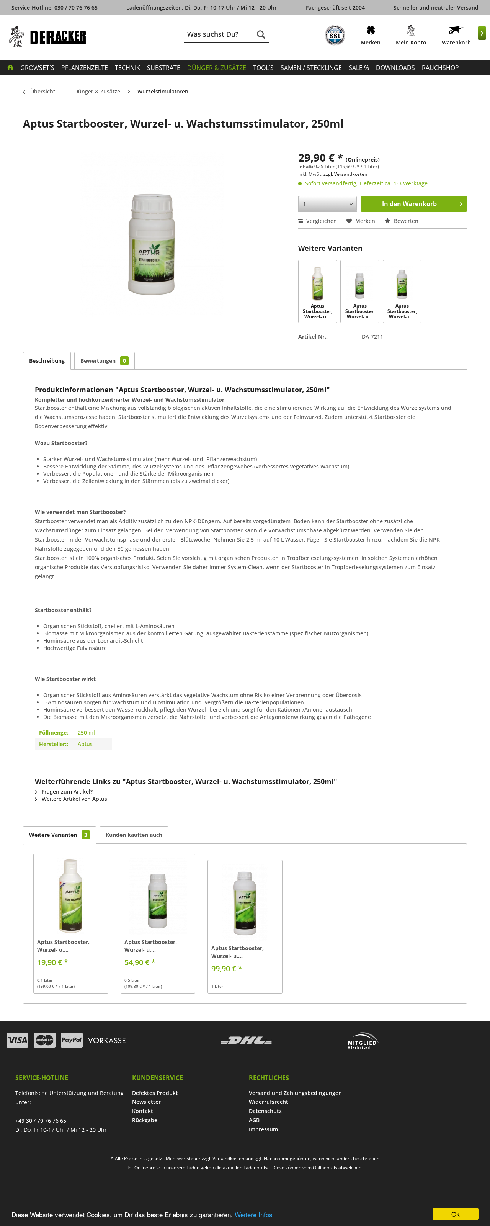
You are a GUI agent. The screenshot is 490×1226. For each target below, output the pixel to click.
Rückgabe (144, 1120)
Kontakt (142, 1111)
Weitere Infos (254, 1214)
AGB (254, 1120)
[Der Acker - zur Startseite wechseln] (47, 36)
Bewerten (405, 220)
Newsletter (146, 1101)
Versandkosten (228, 1158)
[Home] (10, 67)
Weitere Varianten (58, 834)
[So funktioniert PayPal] (72, 1040)
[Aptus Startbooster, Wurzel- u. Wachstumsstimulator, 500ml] (360, 283)
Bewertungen (103, 360)
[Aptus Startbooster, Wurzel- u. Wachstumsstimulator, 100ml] (318, 283)
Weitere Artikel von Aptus (73, 798)
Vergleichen (321, 220)
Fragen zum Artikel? (66, 791)
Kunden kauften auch (134, 834)
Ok (455, 1214)
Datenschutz (265, 1111)
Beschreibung (47, 360)
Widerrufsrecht (268, 1101)
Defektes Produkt (155, 1093)
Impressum (263, 1129)
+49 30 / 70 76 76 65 (40, 1120)
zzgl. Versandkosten (345, 174)
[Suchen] (261, 34)
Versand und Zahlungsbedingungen (295, 1093)
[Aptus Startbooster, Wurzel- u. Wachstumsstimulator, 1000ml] (402, 283)
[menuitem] (335, 37)
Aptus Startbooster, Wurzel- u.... (317, 311)
